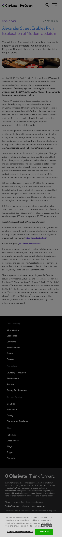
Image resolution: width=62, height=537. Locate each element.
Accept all (44, 531)
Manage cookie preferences (20, 531)
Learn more (47, 526)
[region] (31, 525)
